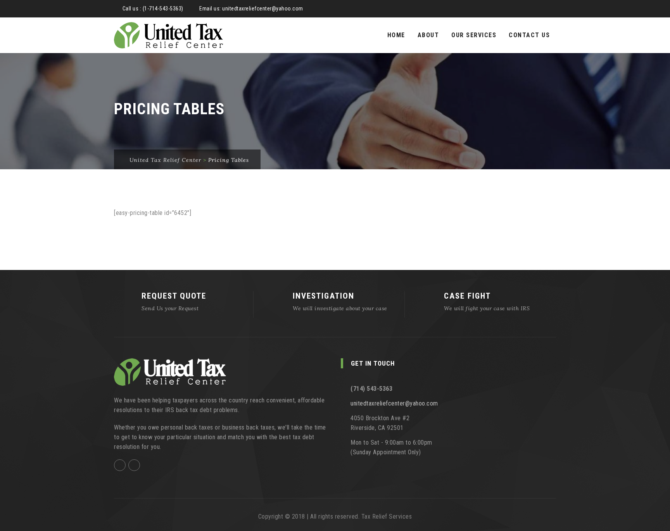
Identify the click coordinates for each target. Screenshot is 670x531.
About (428, 35)
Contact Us (529, 35)
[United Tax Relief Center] (168, 35)
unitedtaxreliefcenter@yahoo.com (262, 8)
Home (396, 35)
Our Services (473, 35)
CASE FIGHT (467, 296)
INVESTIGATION (323, 296)
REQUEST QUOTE (174, 296)
